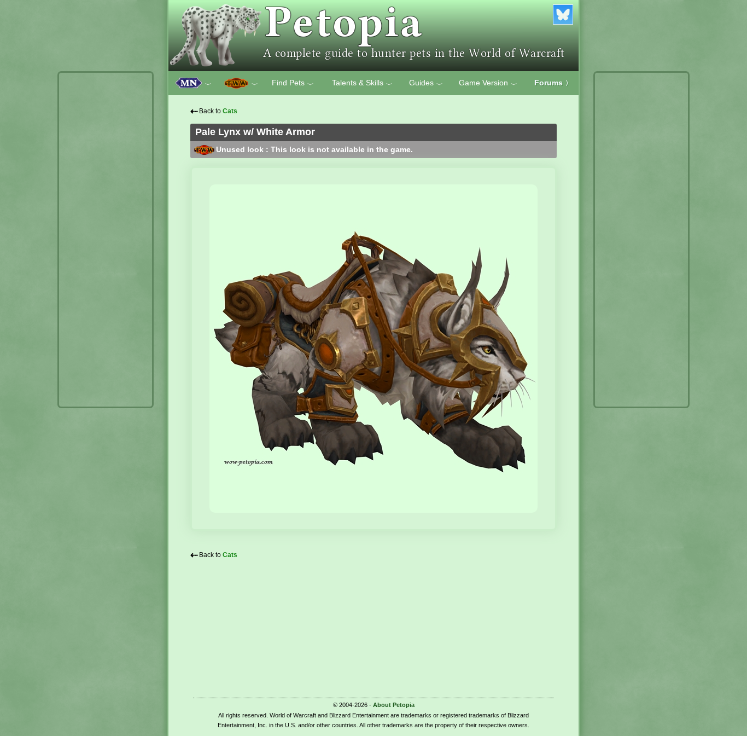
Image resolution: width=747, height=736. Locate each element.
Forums (553, 82)
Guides (426, 83)
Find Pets (293, 83)
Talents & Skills (362, 83)
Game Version (488, 83)
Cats (230, 111)
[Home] (373, 35)
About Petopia (394, 705)
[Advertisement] (105, 240)
